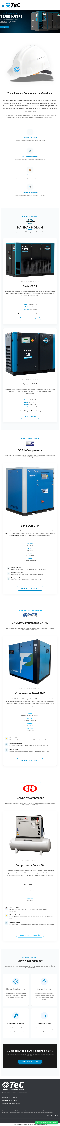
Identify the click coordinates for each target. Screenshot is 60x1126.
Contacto (56, 1115)
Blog (52, 1115)
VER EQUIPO (4, 27)
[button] (46, 1122)
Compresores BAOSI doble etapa (9, 1100)
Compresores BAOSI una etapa (9, 1097)
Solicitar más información (30, 588)
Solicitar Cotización (30, 319)
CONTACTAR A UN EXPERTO (30, 1061)
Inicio (48, 1115)
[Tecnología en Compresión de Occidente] (13, 5)
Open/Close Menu (3, 5)
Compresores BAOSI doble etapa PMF (11, 1103)
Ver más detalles (30, 416)
